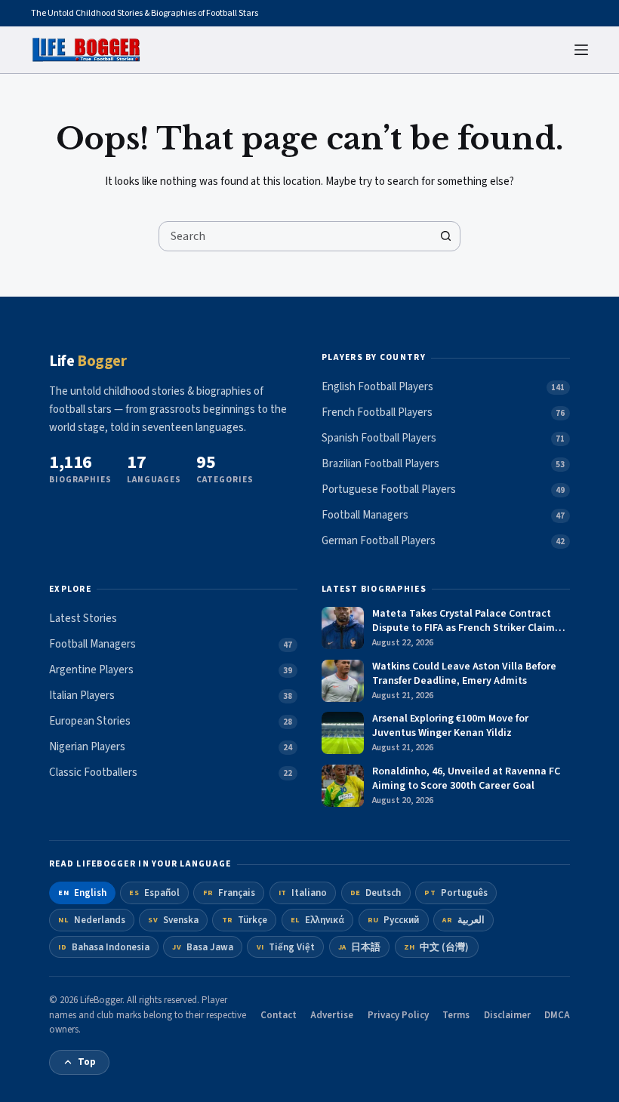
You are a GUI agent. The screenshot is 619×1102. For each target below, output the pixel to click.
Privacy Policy (398, 1015)
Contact (278, 1015)
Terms (456, 1015)
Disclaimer (507, 1015)
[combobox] (295, 236)
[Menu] (581, 50)
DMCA (557, 1015)
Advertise (331, 1015)
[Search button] (445, 236)
